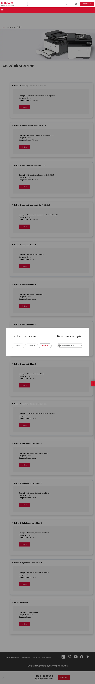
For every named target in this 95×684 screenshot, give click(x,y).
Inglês (18, 345)
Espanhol (32, 345)
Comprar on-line (87, 4)
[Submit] (67, 3)
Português (45, 345)
